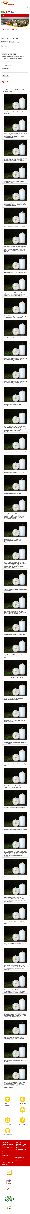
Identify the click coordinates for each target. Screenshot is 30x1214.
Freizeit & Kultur (7, 1148)
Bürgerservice (6, 1146)
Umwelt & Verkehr (21, 1149)
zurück (6, 81)
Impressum (5, 1154)
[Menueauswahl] (15, 15)
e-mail (6, 1164)
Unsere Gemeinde (7, 1144)
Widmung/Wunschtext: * (8, 61)
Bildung (18, 1142)
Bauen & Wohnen (21, 1144)
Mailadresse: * (5, 68)
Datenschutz (6, 1155)
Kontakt (4, 1152)
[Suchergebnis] (27, 8)
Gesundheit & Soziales (20, 1147)
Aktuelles (5, 1142)
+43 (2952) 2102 (9, 1162)
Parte (4, 46)
